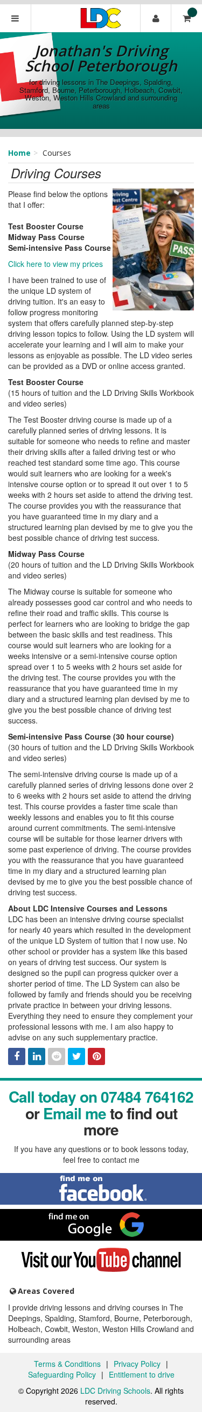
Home (19, 153)
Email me (74, 1113)
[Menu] (15, 18)
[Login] (155, 18)
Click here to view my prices (55, 263)
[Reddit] (56, 1056)
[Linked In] (36, 1056)
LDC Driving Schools (115, 1390)
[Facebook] (16, 1056)
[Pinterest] (96, 1056)
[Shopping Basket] (186, 18)
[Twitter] (76, 1056)
